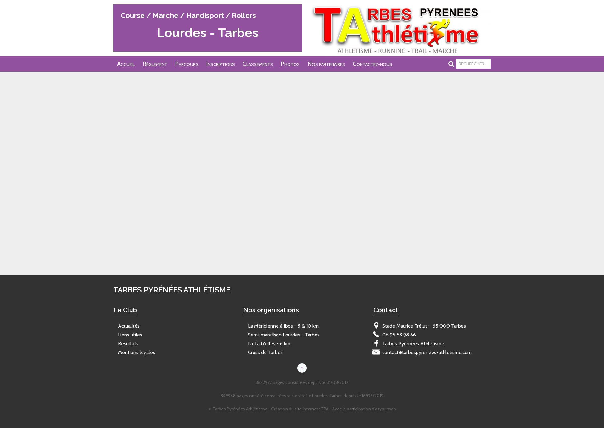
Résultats (128, 344)
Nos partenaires (326, 64)
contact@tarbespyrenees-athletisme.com (427, 352)
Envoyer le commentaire (141, 248)
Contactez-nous (372, 64)
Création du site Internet (294, 409)
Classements (258, 64)
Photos (290, 64)
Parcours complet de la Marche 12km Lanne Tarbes (166, 119)
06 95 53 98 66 (399, 335)
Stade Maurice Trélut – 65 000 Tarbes (424, 326)
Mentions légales (136, 352)
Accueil (126, 64)
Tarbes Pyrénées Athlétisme (140, 81)
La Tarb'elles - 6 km (269, 344)
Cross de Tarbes (265, 352)
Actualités (129, 326)
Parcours (187, 64)
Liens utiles (130, 335)
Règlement (155, 64)
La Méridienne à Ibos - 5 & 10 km (283, 326)
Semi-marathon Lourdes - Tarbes (284, 335)
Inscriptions (220, 64)
